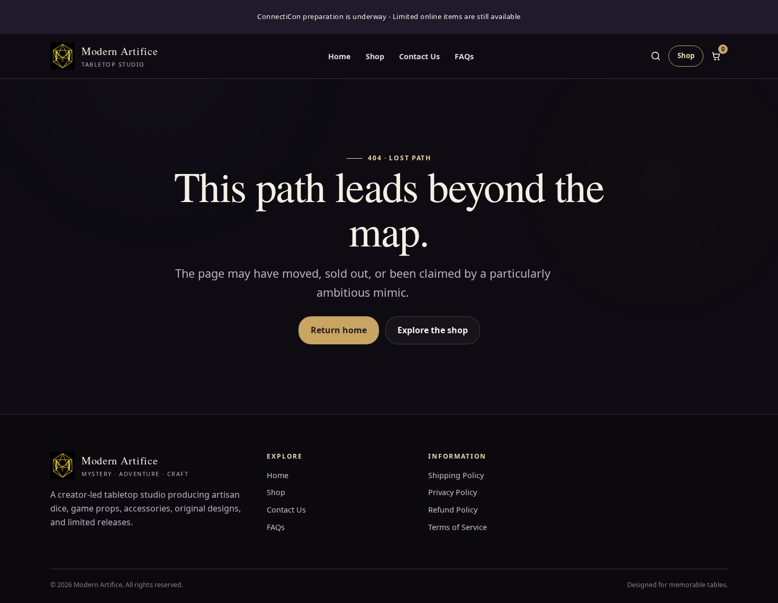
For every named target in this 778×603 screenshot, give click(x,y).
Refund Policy (452, 510)
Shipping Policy (456, 475)
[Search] (655, 56)
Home (339, 56)
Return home (339, 330)
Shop (375, 56)
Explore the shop (432, 330)
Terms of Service (457, 527)
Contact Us (419, 56)
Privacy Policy (452, 492)
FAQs (464, 56)
